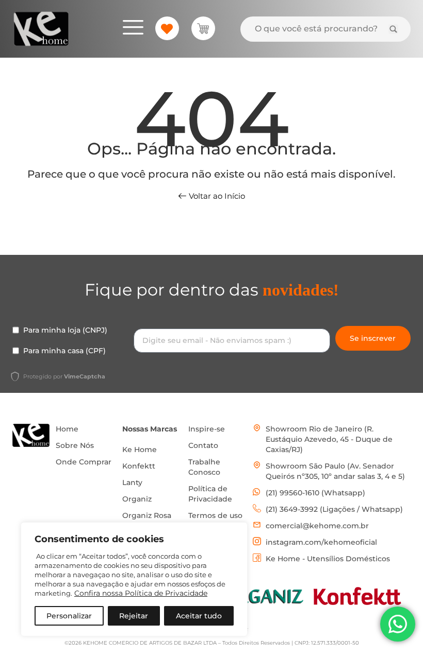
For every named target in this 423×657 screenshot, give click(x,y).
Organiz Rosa (146, 515)
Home (67, 429)
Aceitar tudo (199, 615)
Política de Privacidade (210, 494)
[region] (134, 579)
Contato (203, 445)
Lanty (132, 482)
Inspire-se (206, 429)
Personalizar (69, 615)
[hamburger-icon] (133, 28)
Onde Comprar (83, 461)
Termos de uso (215, 515)
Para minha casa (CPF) (64, 350)
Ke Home (139, 449)
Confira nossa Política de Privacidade (140, 593)
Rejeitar (133, 615)
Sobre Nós (75, 445)
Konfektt (138, 466)
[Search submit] (393, 29)
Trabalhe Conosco (204, 467)
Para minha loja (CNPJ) (65, 330)
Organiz (137, 499)
